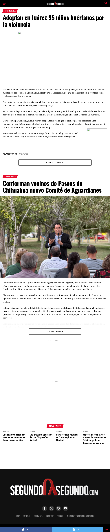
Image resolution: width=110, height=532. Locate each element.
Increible (50, 516)
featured (24, 154)
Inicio (17, 516)
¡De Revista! (38, 516)
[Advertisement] (55, 360)
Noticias (26, 516)
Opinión (60, 516)
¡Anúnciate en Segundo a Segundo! (81, 516)
